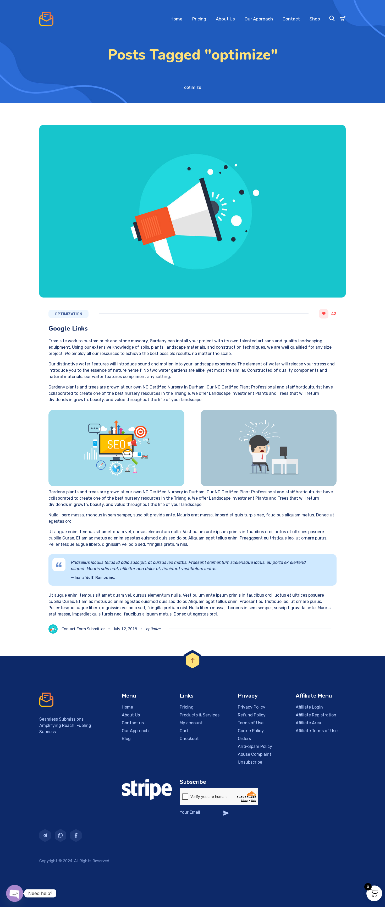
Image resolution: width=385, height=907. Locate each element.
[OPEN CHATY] (15, 893)
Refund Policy (252, 714)
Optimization (68, 314)
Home (176, 18)
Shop (315, 18)
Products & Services (199, 714)
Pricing (199, 18)
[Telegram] (45, 835)
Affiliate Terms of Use (317, 730)
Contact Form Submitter (83, 628)
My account (191, 722)
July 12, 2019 (125, 628)
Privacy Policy (251, 707)
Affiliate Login (309, 707)
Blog (126, 738)
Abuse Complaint (254, 754)
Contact (291, 18)
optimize (153, 628)
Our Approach (259, 18)
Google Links (68, 328)
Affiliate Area (308, 722)
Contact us (133, 722)
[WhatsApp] (60, 835)
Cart (184, 730)
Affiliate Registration (316, 714)
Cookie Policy (251, 730)
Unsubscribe (250, 762)
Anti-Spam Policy (255, 746)
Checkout (189, 738)
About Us (225, 18)
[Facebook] (76, 835)
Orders (244, 738)
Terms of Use (250, 722)
